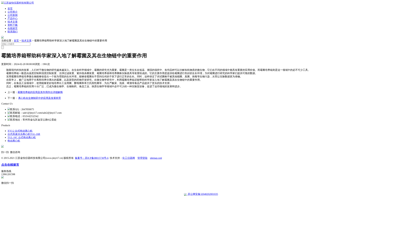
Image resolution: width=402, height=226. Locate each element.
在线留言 (13, 28)
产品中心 (13, 18)
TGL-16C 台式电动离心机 (22, 137)
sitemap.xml (156, 158)
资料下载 (13, 25)
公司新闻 (13, 15)
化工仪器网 (128, 158)
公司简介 (13, 12)
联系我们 (13, 31)
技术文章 (13, 21)
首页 (10, 8)
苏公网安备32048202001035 (202, 194)
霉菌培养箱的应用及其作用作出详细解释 (40, 92)
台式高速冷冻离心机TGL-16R (24, 134)
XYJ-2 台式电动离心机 (20, 130)
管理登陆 (142, 158)
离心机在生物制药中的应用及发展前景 (39, 98)
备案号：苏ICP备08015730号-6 (92, 158)
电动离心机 (14, 140)
